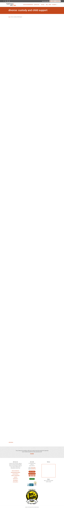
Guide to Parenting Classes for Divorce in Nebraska (20, 221)
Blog (47, 4)
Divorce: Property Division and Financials (35, 437)
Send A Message (32, 471)
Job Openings (15, 480)
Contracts (15, 477)
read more (11, 56)
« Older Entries (10, 442)
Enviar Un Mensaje (32, 473)
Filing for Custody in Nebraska (16, 390)
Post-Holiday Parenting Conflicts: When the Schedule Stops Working (24, 179)
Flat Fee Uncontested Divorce (28, 4)
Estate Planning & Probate (15, 472)
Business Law (15, 478)
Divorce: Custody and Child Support (23, 57)
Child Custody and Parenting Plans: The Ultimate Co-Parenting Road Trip (25, 52)
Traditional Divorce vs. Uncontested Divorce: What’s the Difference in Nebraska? (27, 136)
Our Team (42, 4)
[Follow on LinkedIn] (5, 1)
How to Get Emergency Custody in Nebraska (19, 305)
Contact (50, 4)
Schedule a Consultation (55, 1)
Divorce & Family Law (15, 470)
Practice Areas (36, 4)
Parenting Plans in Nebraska (15, 347)
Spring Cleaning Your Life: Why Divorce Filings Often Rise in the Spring (24, 94)
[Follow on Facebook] (4, 1)
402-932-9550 (46, 1)
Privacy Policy (15, 481)
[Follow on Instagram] (7, 1)
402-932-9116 (33, 468)
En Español (54, 4)
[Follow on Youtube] (9, 1)
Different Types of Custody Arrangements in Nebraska (21, 263)
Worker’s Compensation (15, 475)
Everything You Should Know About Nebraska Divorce (21, 432)
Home (9, 16)
